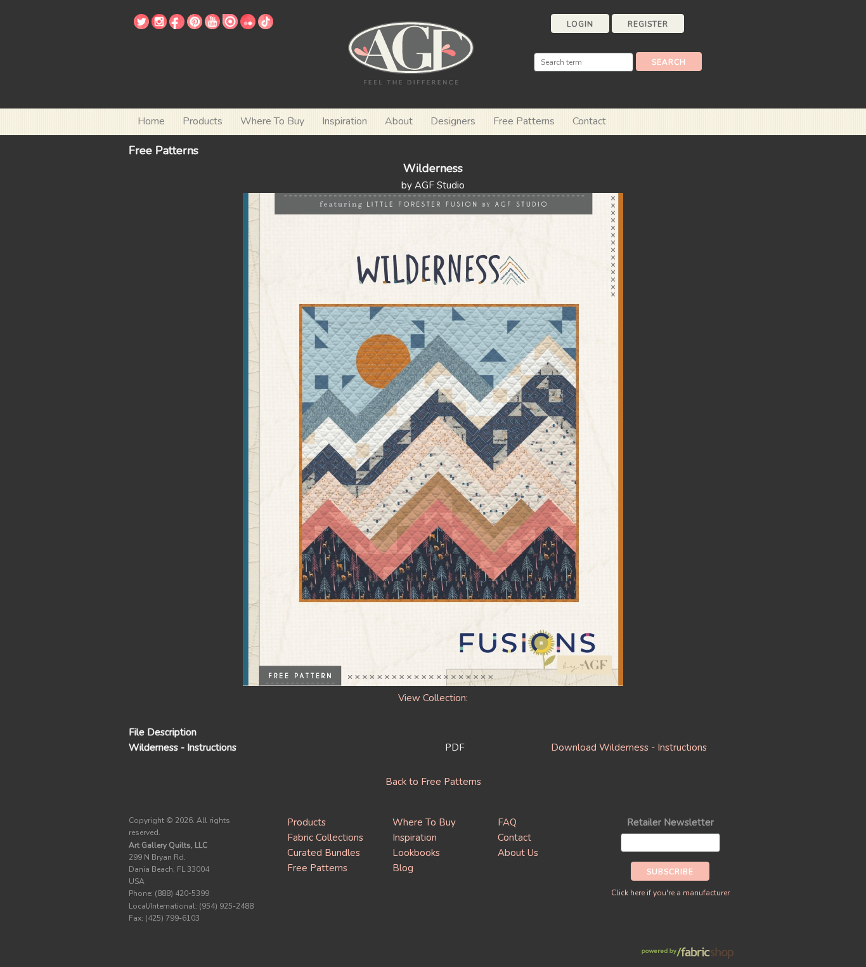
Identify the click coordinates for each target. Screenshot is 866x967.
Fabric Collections (325, 837)
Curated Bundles (323, 852)
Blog (402, 868)
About (399, 121)
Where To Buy (424, 822)
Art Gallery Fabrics (411, 52)
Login (580, 24)
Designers (452, 121)
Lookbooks (416, 852)
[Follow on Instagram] (159, 26)
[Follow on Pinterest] (194, 26)
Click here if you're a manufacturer (670, 893)
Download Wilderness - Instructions (629, 747)
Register (648, 24)
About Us (518, 852)
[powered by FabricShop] (687, 953)
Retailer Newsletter (670, 822)
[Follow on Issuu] (230, 26)
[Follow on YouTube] (212, 26)
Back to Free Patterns (433, 781)
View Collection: (433, 698)
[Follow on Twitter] (141, 26)
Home (151, 121)
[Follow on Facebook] (176, 26)
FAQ (507, 822)
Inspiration (344, 121)
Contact (589, 121)
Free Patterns (524, 121)
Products (306, 822)
